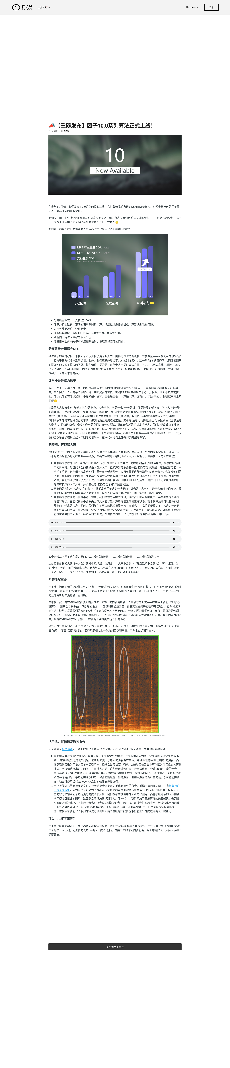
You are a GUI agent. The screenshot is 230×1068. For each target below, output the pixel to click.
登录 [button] (211, 7)
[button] (50, 7)
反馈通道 (67, 749)
